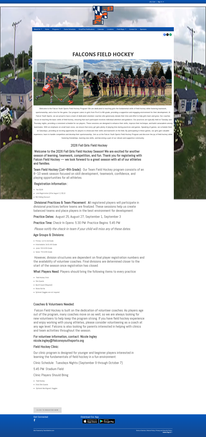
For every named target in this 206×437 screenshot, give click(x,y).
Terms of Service (141, 430)
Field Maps (121, 29)
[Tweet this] (167, 34)
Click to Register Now (47, 410)
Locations (110, 29)
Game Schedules (70, 29)
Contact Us (133, 29)
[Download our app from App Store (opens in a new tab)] (90, 421)
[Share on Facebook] (164, 34)
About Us (37, 29)
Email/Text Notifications (86, 29)
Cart (152, 2)
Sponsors (143, 29)
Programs (55, 29)
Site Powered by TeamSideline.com (43, 430)
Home (47, 29)
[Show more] (170, 34)
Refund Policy (151, 430)
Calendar (101, 29)
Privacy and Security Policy (164, 430)
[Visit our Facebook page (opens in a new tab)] (35, 420)
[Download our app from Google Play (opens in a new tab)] (107, 421)
